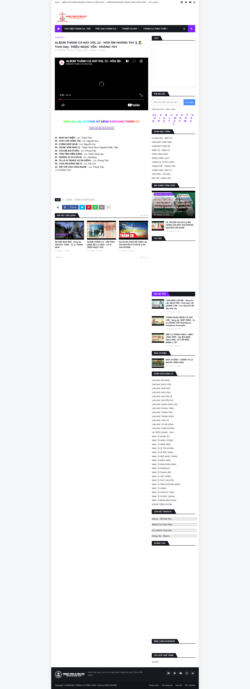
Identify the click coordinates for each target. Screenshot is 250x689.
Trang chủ (59, 37)
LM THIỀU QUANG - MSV (163, 432)
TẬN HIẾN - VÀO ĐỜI (161, 174)
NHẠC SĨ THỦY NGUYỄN (163, 480)
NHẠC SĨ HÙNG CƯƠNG (162, 440)
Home (57, 2)
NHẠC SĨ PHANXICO (161, 468)
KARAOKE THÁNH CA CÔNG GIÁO (80, 685)
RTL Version (153, 2)
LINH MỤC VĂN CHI (160, 420)
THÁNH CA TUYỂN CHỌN (84, 200)
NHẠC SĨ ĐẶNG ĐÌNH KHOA (164, 500)
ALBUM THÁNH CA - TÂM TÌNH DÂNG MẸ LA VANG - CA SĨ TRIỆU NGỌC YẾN (100, 244)
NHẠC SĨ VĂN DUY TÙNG (163, 492)
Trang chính (154, 685)
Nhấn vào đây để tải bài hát (101, 128)
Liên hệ (179, 685)
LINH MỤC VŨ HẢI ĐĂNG (163, 424)
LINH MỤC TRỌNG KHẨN (163, 416)
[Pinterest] (89, 207)
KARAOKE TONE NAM (162, 142)
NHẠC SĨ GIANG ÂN (160, 436)
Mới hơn (60, 257)
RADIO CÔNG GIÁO (160, 158)
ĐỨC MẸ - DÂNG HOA (161, 178)
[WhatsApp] (95, 207)
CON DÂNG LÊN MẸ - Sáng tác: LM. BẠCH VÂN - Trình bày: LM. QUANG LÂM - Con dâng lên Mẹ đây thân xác (180, 304)
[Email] (102, 207)
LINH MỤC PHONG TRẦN (163, 408)
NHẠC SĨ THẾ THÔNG (161, 476)
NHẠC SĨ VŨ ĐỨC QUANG (163, 496)
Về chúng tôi (167, 685)
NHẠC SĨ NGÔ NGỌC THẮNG (164, 456)
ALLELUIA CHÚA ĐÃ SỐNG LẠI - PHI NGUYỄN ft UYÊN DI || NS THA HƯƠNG (133, 244)
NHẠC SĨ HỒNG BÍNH (161, 444)
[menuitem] (58, 28)
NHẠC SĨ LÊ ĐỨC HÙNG (162, 452)
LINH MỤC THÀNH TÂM (162, 412)
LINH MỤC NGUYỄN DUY (163, 400)
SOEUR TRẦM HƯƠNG (162, 504)
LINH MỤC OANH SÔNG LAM (164, 404)
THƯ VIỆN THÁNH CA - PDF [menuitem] (77, 29)
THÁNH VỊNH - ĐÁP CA (162, 170)
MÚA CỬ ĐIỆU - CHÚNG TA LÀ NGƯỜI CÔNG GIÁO (179, 361)
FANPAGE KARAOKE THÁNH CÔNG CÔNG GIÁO (126, 2)
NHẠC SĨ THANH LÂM (161, 472)
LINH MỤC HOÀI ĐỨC (161, 388)
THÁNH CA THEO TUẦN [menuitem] (154, 29)
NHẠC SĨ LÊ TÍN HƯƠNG (163, 448)
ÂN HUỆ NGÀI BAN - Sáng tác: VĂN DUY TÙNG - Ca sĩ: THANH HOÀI (69, 244)
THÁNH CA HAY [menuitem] (129, 29)
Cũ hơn (143, 257)
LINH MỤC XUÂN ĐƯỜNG (163, 428)
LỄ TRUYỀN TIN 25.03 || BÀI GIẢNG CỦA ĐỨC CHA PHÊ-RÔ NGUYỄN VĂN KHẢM (179, 225)
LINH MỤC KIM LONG (161, 392)
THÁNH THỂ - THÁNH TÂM (163, 166)
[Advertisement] (142, 14)
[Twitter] (82, 207)
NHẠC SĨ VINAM (159, 488)
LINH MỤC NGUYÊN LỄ (162, 396)
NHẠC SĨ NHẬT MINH (161, 460)
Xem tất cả (144, 215)
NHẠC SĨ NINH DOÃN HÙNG (164, 464)
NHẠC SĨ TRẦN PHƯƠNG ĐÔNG (166, 484)
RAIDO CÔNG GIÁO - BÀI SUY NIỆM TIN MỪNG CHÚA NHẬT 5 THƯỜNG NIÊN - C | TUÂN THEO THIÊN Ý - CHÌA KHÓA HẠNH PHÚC (173, 202)
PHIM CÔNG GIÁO (160, 154)
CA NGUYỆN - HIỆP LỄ (162, 138)
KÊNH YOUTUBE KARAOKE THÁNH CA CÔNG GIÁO (83, 2)
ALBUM (69, 200)
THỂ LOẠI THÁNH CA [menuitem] (105, 29)
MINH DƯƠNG (110, 685)
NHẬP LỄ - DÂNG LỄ (161, 150)
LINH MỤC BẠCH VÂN (161, 384)
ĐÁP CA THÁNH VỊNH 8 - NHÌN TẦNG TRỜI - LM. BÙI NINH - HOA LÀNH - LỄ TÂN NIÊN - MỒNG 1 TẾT (179, 338)
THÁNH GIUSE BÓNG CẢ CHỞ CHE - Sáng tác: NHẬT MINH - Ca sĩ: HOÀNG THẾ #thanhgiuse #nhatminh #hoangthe (180, 321)
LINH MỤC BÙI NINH (161, 380)
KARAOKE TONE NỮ (161, 146)
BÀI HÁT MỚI (160, 294)
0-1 (154, 115)
